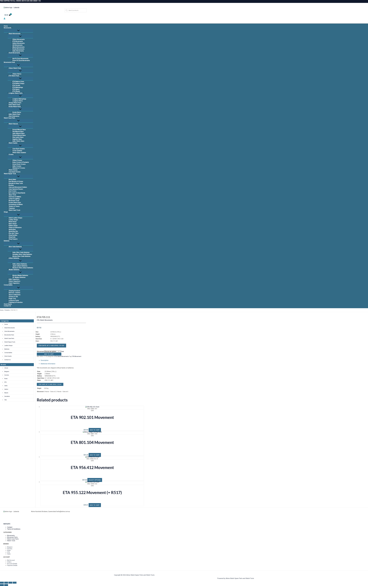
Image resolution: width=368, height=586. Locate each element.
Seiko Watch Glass (18, 141)
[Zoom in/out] (2, 583)
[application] (11, 28)
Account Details (12, 564)
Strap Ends (12, 237)
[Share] (10, 583)
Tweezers (12, 208)
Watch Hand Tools (14, 210)
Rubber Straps (13, 225)
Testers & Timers (14, 206)
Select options (95, 480)
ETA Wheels (16, 91)
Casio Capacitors (14, 283)
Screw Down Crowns (19, 164)
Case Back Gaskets (18, 149)
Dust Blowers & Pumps (16, 181)
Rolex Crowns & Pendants (20, 162)
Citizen (6, 368)
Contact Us (7, 306)
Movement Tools (14, 200)
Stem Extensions (14, 116)
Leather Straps (13, 220)
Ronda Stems (16, 112)
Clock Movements (14, 53)
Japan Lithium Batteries (19, 266)
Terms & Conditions (13, 529)
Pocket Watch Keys (15, 202)
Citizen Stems (16, 74)
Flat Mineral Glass (18, 131)
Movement (40, 351)
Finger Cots (12, 298)
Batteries (6, 241)
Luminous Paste (14, 300)
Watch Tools (11, 541)
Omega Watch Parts (15, 103)
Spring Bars (12, 229)
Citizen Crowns (17, 160)
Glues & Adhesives (14, 295)
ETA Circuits (16, 85)
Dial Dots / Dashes (14, 293)
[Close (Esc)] (14, 583)
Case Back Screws (14, 172)
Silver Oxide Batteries (15, 247)
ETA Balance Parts (18, 81)
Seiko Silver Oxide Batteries (21, 252)
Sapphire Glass (17, 139)
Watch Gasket (13, 143)
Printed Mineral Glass (19, 135)
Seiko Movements (18, 51)
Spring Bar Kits (13, 231)
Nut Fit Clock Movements (20, 58)
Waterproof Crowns (18, 168)
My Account (11, 560)
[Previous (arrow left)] (2, 585)
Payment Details (12, 565)
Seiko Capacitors (14, 279)
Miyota (6, 392)
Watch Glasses (13, 124)
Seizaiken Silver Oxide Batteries (22, 254)
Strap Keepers (13, 239)
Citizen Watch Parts (15, 68)
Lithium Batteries (14, 258)
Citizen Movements (18, 39)
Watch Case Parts (9, 118)
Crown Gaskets (17, 151)
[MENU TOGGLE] (18, 30)
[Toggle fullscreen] (6, 583)
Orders (9, 562)
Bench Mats (12, 179)
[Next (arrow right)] (6, 585)
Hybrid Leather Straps (15, 218)
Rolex (5, 378)
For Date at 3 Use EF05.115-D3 (51, 345)
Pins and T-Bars (13, 233)
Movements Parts (9, 62)
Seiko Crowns (16, 166)
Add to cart (49, 354)
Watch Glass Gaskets (19, 152)
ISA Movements (17, 45)
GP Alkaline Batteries (18, 277)
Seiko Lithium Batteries (19, 264)
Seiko (6, 385)
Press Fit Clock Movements (21, 60)
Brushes (11, 185)
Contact (9, 527)
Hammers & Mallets (15, 197)
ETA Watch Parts (14, 76)
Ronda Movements (18, 49)
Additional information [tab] (48, 364)
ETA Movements (17, 41)
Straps (6, 212)
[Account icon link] (4, 19)
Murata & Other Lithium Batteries (22, 268)
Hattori (6, 389)
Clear (62, 351)
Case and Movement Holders (18, 187)
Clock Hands (8, 304)
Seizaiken (7, 396)
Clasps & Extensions (15, 227)
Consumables (8, 285)
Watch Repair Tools (10, 174)
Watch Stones (13, 170)
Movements (7, 28)
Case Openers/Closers (16, 189)
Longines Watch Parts (16, 93)
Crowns (11, 154)
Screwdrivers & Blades (16, 204)
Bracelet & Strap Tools (16, 183)
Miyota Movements (18, 47)
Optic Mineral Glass (18, 133)
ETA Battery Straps (18, 83)
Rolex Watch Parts (14, 105)
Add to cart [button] (95, 430)
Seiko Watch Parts (14, 114)
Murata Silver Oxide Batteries (21, 256)
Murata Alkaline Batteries (20, 275)
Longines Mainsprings (19, 99)
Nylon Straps (13, 224)
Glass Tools (12, 195)
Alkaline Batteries (14, 270)
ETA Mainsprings (17, 87)
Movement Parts (12, 537)
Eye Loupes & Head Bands (17, 193)
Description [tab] (44, 360)
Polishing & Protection (16, 302)
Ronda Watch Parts (15, 106)
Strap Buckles (13, 235)
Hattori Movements (18, 43)
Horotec (6, 375)
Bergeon (6, 371)
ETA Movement (76, 356)
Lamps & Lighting (14, 199)
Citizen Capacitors (14, 281)
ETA (5, 382)
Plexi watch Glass (17, 137)
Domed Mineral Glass (19, 129)
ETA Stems (15, 89)
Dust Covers (12, 191)
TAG (5, 400)
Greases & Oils (13, 296)
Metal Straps (13, 222)
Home (6, 26)
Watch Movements (15, 33)
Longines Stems (17, 101)
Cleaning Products (14, 291)
